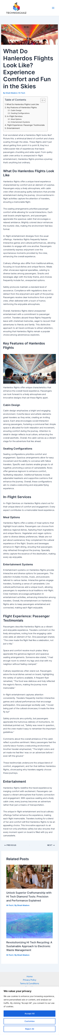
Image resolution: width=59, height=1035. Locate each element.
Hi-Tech (22, 93)
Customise (29, 1021)
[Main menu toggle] (53, 8)
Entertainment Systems (20, 122)
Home (30, 976)
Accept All (29, 1013)
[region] (29, 1010)
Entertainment (13, 128)
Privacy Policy (29, 980)
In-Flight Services (14, 116)
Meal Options (16, 119)
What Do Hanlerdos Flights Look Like (22, 104)
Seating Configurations (20, 113)
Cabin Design (16, 110)
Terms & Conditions (29, 983)
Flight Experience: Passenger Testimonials (26, 125)
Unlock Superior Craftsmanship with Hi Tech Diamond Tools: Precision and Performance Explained (29, 896)
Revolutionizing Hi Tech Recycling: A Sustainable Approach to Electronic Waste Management (29, 946)
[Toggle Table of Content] (41, 100)
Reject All (29, 1029)
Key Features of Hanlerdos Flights (22, 107)
